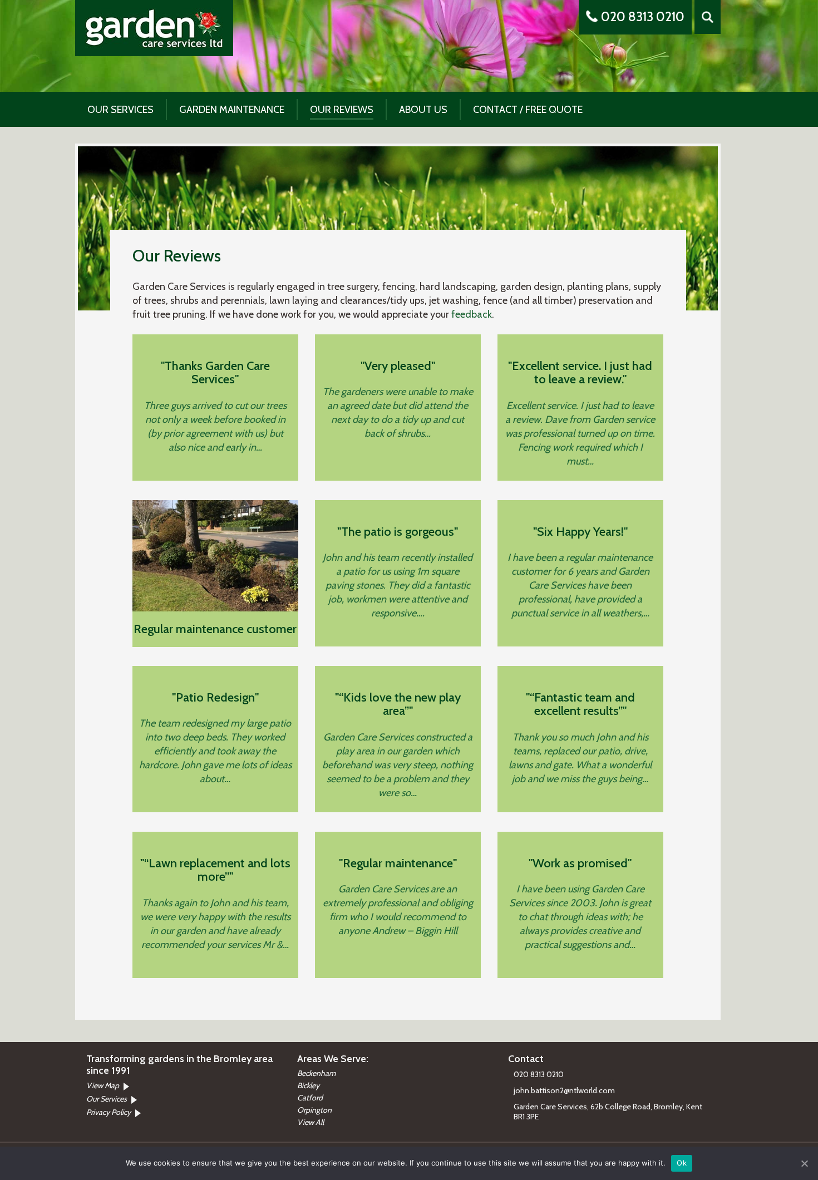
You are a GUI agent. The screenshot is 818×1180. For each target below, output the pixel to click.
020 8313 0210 (642, 16)
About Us (423, 110)
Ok (682, 1162)
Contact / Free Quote (528, 110)
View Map (102, 1085)
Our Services (120, 110)
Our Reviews (341, 110)
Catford (310, 1098)
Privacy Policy (108, 1112)
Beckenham (316, 1073)
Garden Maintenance (231, 110)
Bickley (308, 1085)
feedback (471, 314)
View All (310, 1122)
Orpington (314, 1110)
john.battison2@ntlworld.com (564, 1090)
